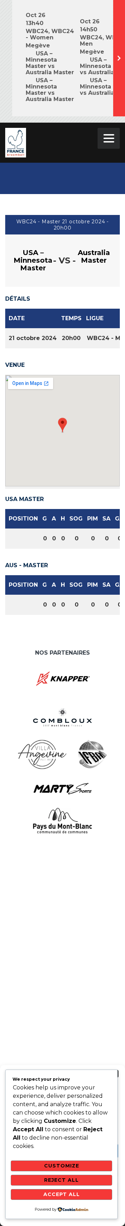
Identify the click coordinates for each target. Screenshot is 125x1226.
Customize (61, 1166)
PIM (92, 518)
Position (23, 518)
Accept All (61, 1194)
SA (106, 518)
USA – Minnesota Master (33, 260)
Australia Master (94, 256)
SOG (76, 518)
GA (119, 518)
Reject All (61, 1180)
